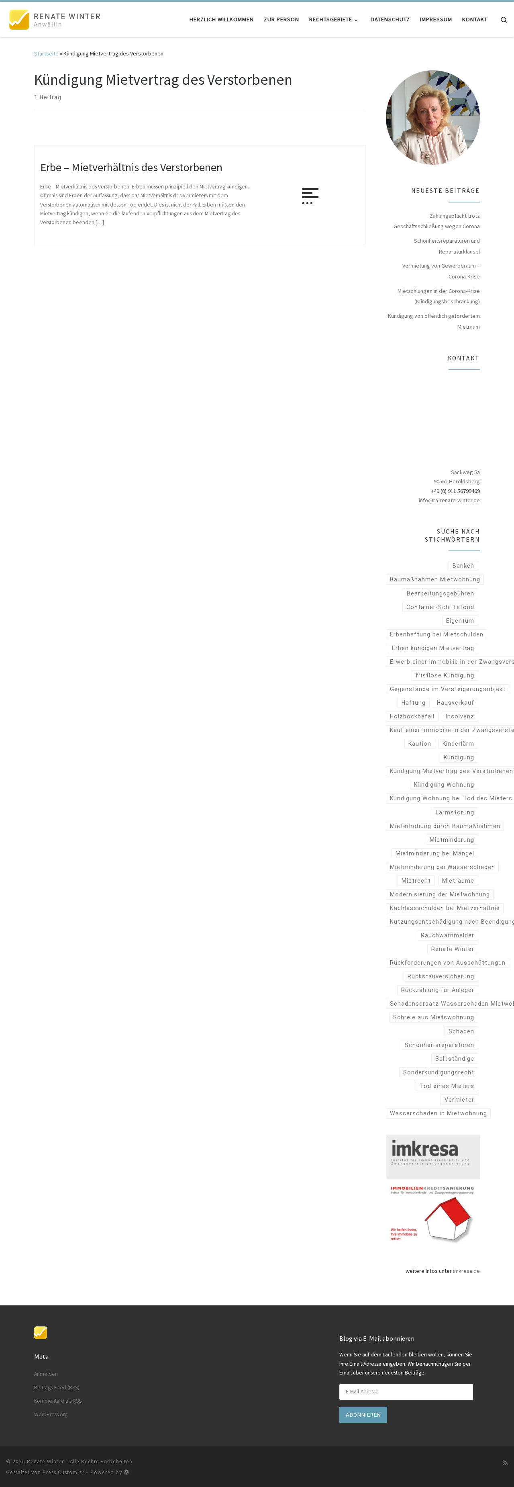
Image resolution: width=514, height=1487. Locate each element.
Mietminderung (452, 840)
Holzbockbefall (412, 716)
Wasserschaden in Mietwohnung (438, 1113)
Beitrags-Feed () (57, 1387)
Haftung (414, 703)
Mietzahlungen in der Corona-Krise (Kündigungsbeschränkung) (439, 296)
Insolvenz (460, 716)
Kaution (419, 743)
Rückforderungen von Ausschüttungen (448, 962)
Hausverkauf (455, 703)
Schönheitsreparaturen (439, 1045)
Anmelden (46, 1373)
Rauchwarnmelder (447, 935)
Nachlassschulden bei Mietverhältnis (445, 908)
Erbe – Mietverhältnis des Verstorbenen (131, 167)
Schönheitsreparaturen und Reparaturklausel (447, 246)
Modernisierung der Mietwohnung (440, 894)
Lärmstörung (455, 812)
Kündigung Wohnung (444, 784)
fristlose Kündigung (445, 675)
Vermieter (459, 1099)
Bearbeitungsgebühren (440, 593)
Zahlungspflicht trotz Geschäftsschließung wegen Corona (437, 221)
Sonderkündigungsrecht (438, 1072)
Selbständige (454, 1058)
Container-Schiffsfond (440, 607)
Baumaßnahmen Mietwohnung (435, 579)
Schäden (461, 1031)
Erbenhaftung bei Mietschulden (436, 634)
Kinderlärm (458, 743)
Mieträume (458, 880)
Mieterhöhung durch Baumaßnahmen (445, 826)
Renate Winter (452, 949)
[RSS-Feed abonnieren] (505, 1463)
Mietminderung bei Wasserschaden (442, 867)
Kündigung (459, 757)
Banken (463, 565)
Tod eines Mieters (447, 1086)
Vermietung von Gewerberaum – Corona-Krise (441, 271)
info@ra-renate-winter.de (449, 500)
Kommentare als (58, 1400)
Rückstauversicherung (441, 976)
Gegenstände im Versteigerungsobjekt (448, 689)
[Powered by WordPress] (126, 1472)
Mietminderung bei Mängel (435, 853)
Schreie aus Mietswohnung (433, 1017)
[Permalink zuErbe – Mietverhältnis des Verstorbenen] (310, 195)
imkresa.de (466, 1270)
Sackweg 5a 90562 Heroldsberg (457, 476)
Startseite (46, 53)
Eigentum (460, 621)
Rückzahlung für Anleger (437, 990)
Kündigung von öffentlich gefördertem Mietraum (434, 321)
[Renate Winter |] (56, 18)
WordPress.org (50, 1414)
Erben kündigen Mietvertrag (433, 648)
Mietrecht (416, 880)
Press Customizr (63, 1472)
